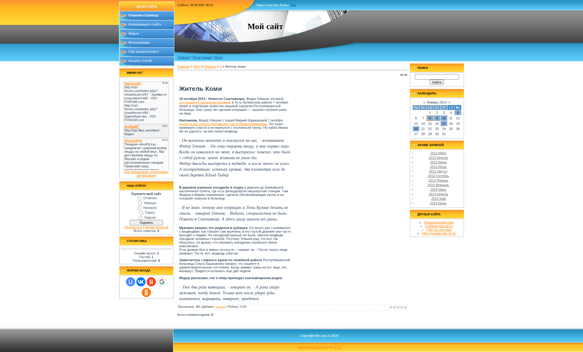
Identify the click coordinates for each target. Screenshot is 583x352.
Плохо (150, 212)
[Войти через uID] (130, 281)
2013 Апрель (438, 157)
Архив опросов (156, 227)
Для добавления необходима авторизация (146, 173)
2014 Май (438, 198)
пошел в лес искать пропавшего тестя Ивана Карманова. (223, 124)
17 (444, 123)
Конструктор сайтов (312, 347)
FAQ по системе (439, 229)
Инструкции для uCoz (439, 233)
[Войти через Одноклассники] (146, 292)
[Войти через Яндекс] (151, 281)
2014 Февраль (438, 185)
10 (444, 118)
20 (416, 129)
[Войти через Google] (162, 282)
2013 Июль (438, 167)
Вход (218, 57)
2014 (197, 66)
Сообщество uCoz (439, 226)
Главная (183, 57)
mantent (220, 306)
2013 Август (438, 171)
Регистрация (202, 57)
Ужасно (150, 217)
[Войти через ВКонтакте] (140, 281)
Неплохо (150, 208)
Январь (210, 66)
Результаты (133, 227)
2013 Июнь (438, 162)
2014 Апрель (438, 194)
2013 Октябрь (438, 176)
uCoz (337, 347)
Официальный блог (439, 222)
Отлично (150, 198)
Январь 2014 (437, 102)
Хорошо (150, 203)
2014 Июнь (438, 203)
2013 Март (438, 153)
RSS (293, 5)
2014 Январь (438, 180)
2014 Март (438, 189)
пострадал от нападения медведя (205, 102)
